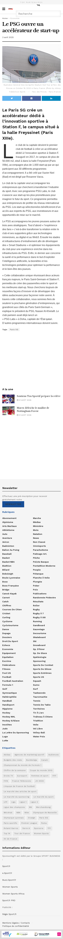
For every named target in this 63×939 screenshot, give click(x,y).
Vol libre (38, 728)
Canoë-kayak (9, 593)
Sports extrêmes (42, 673)
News (36, 538)
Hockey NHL (8, 716)
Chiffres (6, 605)
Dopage (6, 633)
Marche (37, 518)
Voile (35, 724)
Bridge (5, 589)
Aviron (5, 542)
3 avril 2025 (8, 37)
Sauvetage (39, 629)
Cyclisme (7, 621)
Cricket (6, 613)
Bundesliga (31, 760)
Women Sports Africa (13, 893)
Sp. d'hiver (39, 649)
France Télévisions (21, 781)
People (37, 570)
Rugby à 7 (38, 613)
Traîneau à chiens (43, 716)
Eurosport (22, 776)
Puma (44, 823)
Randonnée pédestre (44, 597)
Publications (39, 593)
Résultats (38, 601)
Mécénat (8, 813)
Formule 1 (7, 685)
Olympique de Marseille (45, 813)
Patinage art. (40, 554)
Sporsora (38, 828)
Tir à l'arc (38, 712)
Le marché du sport (44, 797)
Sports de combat (43, 665)
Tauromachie (40, 697)
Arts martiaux (9, 526)
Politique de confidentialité (15, 926)
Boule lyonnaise (11, 577)
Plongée (37, 581)
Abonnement (9, 518)
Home (5, 18)
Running (37, 621)
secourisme (39, 633)
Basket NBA (8, 562)
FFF (54, 776)
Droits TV (8, 776)
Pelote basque (41, 562)
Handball (7, 701)
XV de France (10, 839)
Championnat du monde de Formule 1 (22, 765)
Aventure (7, 538)
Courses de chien (12, 609)
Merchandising (43, 807)
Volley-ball (39, 732)
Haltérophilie (9, 697)
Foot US (6, 673)
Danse (5, 629)
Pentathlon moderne (44, 566)
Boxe (5, 581)
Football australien (12, 681)
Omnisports (39, 546)
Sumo (36, 685)
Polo (35, 589)
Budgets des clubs (13, 760)
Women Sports (41, 834)
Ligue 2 (34, 802)
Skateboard (39, 637)
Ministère (38, 526)
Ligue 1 (23, 802)
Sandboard (39, 625)
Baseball (7, 554)
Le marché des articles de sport (20, 792)
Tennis (36, 701)
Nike (27, 813)
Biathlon (6, 566)
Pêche (36, 558)
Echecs (6, 645)
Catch (5, 601)
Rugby (36, 609)
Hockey (6, 712)
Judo (5, 728)
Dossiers (7, 637)
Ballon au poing (10, 550)
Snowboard (39, 645)
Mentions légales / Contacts (16, 923)
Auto (4, 534)
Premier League (29, 823)
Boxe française (10, 585)
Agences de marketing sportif (29, 755)
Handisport (8, 705)
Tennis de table (42, 705)
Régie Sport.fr (9, 914)
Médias (37, 522)
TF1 (49, 828)
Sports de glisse (42, 669)
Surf (35, 689)
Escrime (6, 661)
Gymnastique (9, 693)
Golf (4, 689)
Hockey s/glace (11, 720)
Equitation (7, 657)
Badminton (8, 546)
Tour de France (22, 834)
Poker (36, 585)
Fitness (6, 669)
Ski (34, 641)
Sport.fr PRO (8, 900)
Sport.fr (6, 866)
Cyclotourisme (10, 625)
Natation (37, 534)
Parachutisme (40, 550)
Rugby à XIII (39, 617)
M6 (30, 807)
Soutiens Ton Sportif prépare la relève (38, 396)
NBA (18, 813)
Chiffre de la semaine (15, 770)
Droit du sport (10, 641)
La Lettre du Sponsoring (15, 732)
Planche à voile (41, 577)
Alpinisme (7, 522)
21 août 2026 (24, 400)
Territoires (39, 708)
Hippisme (7, 708)
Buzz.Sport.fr (9, 880)
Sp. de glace (40, 653)
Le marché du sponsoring (16, 797)
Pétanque (38, 574)
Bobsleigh (7, 574)
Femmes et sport (39, 776)
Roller (36, 605)
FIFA (6, 781)
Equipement (9, 653)
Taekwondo (39, 693)
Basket (6, 558)
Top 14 (7, 834)
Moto (36, 530)
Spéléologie (39, 657)
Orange (31, 818)
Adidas (7, 755)
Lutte (5, 740)
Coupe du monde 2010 (41, 770)
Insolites (7, 724)
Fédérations (8, 665)
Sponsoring (39, 661)
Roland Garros (11, 828)
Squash (37, 681)
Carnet (6, 597)
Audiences (53, 755)
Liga (13, 802)
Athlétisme (8, 530)
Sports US (38, 677)
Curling (6, 617)
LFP (5, 802)
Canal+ (44, 760)
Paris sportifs (10, 823)
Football (6, 677)
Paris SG (14, 329)
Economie (14, 18)
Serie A (26, 828)
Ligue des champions (14, 807)
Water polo (39, 736)
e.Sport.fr (7, 873)
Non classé (39, 542)
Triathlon (38, 720)
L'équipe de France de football (19, 786)
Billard (5, 570)
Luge (5, 736)
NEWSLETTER (13, 504)
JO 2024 (39, 781)
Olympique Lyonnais (14, 818)
